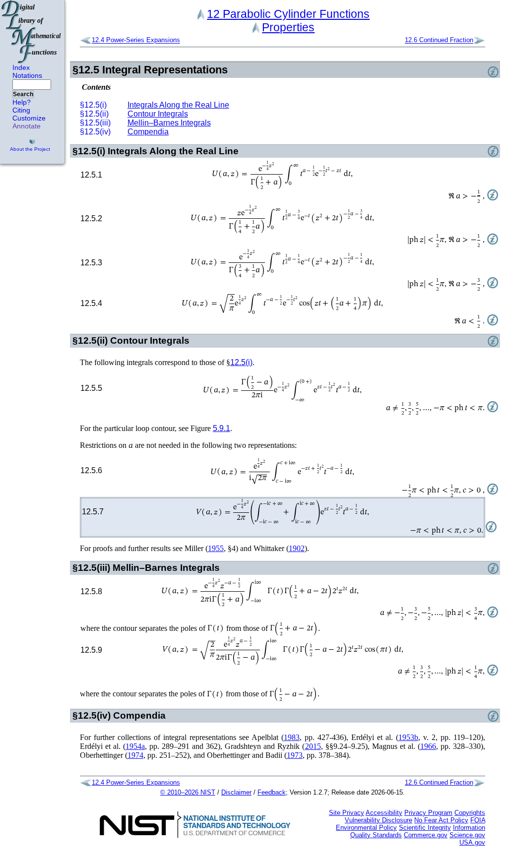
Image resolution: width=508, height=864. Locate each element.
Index (21, 67)
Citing (21, 110)
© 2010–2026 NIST (187, 792)
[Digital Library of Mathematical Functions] (32, 31)
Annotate (26, 126)
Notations (27, 75)
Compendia (148, 131)
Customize (29, 118)
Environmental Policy (366, 827)
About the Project (30, 149)
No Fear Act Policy (441, 820)
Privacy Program (428, 812)
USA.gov (472, 842)
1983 (292, 737)
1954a (135, 746)
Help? (21, 102)
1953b (408, 737)
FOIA (477, 820)
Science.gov (467, 835)
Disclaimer (236, 792)
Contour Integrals (157, 114)
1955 (216, 548)
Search (23, 94)
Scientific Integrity (425, 827)
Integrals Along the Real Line (178, 105)
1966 (428, 746)
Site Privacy (346, 812)
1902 (297, 548)
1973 (295, 755)
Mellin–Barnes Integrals (169, 123)
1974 (135, 755)
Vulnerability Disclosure (378, 820)
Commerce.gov (425, 835)
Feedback (271, 792)
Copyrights (469, 812)
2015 (313, 746)
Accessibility (384, 812)
